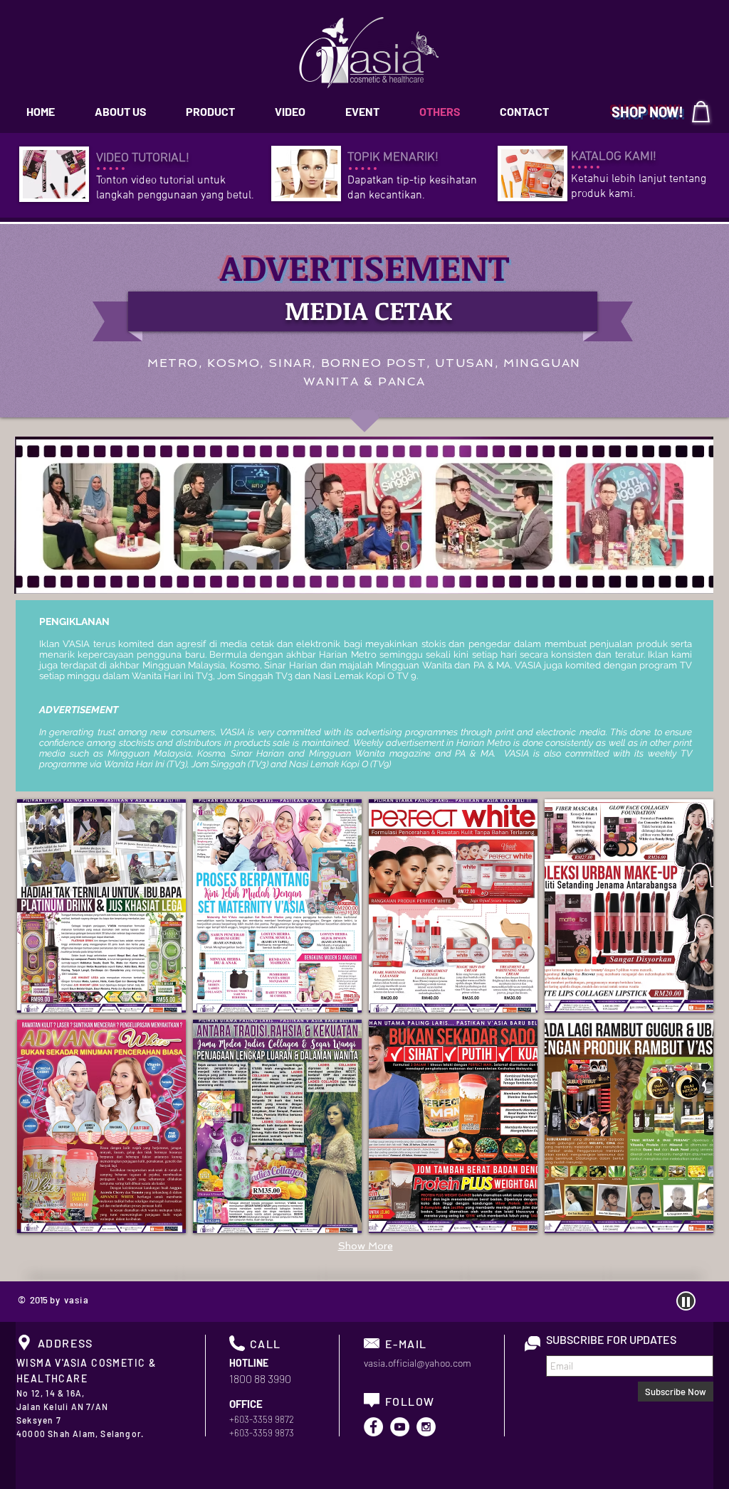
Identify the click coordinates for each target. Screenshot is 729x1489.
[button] (101, 906)
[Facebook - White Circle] (373, 1426)
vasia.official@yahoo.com (417, 1363)
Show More (365, 1245)
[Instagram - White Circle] (426, 1426)
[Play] (686, 1301)
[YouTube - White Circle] (399, 1426)
